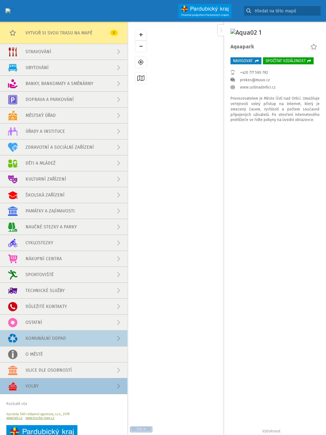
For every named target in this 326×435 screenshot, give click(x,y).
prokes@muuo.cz (255, 80)
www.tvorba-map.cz (39, 418)
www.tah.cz (14, 418)
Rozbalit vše (16, 404)
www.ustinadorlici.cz (258, 87)
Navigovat (243, 61)
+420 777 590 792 (254, 72)
